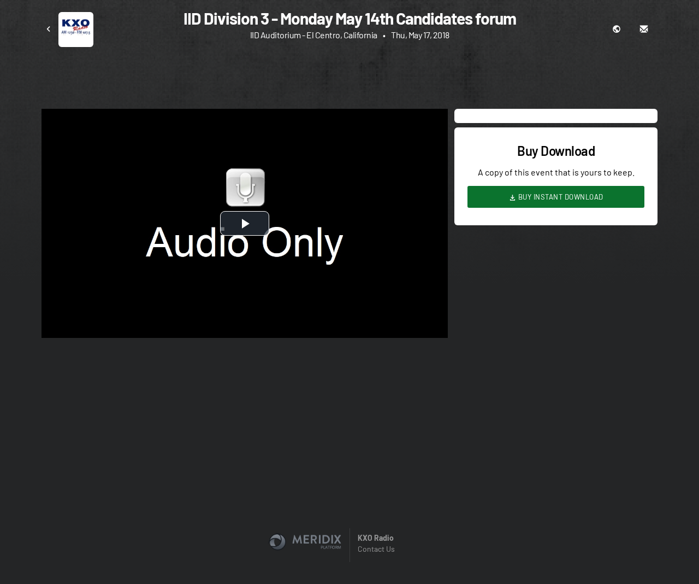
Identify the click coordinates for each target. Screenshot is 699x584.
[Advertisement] (349, 77)
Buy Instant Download (559, 196)
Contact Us (376, 548)
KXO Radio (376, 537)
